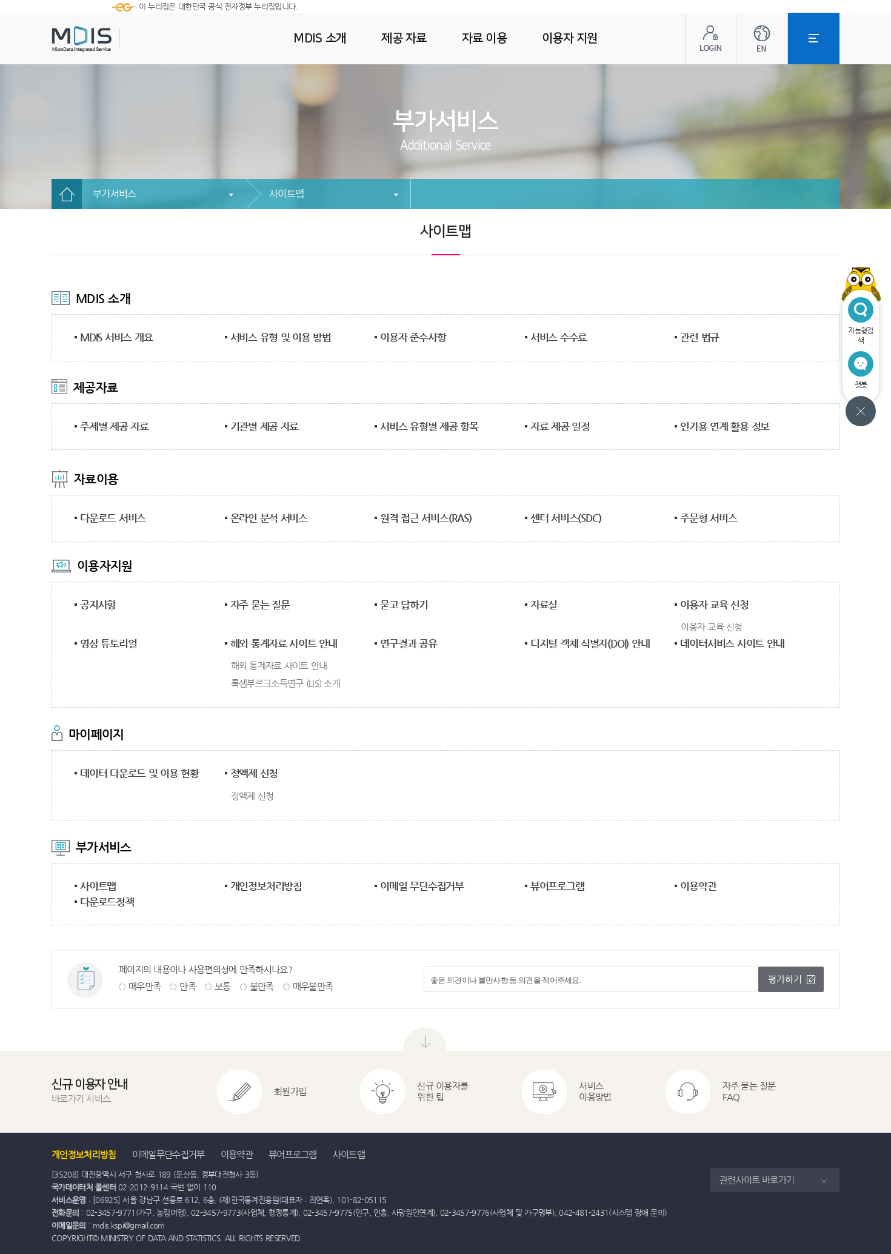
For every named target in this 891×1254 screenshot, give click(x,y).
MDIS (112, 39)
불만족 (262, 986)
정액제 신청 (254, 773)
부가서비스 (114, 194)
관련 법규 (699, 337)
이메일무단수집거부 (168, 1154)
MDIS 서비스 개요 (116, 337)
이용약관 (698, 886)
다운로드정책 (107, 902)
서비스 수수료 (558, 337)
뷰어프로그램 (557, 886)
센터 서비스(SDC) (565, 518)
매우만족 (144, 986)
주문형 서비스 (708, 518)
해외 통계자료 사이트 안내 (283, 643)
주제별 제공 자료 (114, 426)
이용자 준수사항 (413, 337)
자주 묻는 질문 (260, 604)
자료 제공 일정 (560, 426)
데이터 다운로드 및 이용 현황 (139, 773)
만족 (187, 986)
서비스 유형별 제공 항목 (429, 426)
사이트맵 (286, 194)
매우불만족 (313, 986)
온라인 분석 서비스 (269, 518)
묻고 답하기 (404, 604)
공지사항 (98, 604)
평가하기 (785, 979)
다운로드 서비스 (112, 518)
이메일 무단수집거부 (422, 886)
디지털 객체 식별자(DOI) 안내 (590, 643)
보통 (223, 986)
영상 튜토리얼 (108, 643)
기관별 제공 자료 (264, 426)
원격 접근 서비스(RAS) (426, 518)
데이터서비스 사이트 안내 (732, 643)
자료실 (543, 604)
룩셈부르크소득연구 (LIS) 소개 (285, 683)
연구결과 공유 (408, 643)
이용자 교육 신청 (714, 604)
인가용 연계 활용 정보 (724, 426)
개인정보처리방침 (266, 886)
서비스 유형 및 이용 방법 (280, 337)
